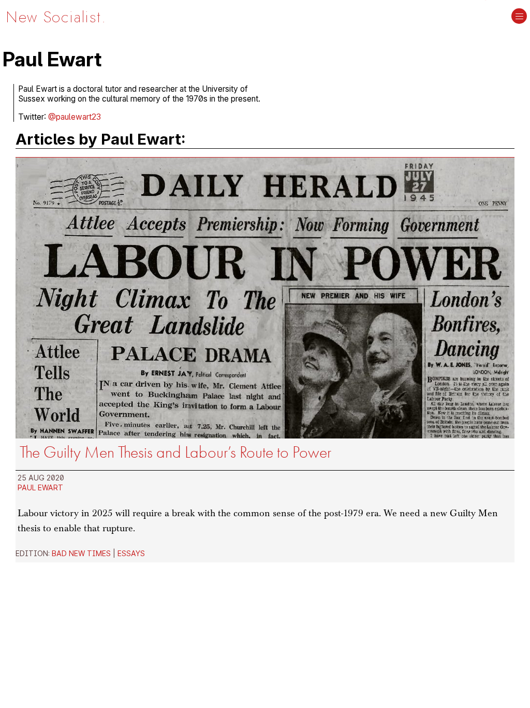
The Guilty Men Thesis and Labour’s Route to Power (175, 452)
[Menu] (519, 17)
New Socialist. (56, 17)
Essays (131, 553)
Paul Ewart (40, 487)
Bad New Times (81, 553)
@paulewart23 (74, 117)
